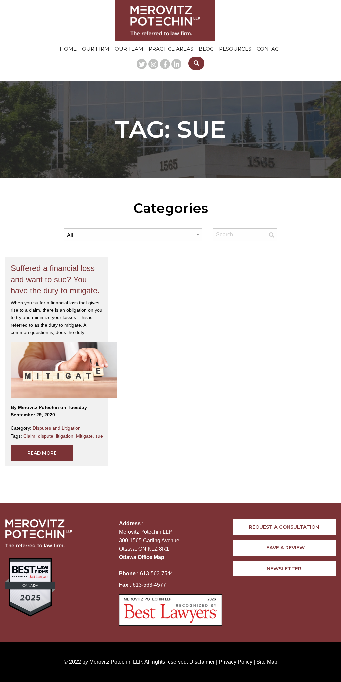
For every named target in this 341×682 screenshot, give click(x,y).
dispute (47, 436)
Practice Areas (171, 49)
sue (99, 436)
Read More (42, 453)
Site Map (266, 662)
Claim (30, 436)
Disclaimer (202, 662)
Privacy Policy (235, 662)
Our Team (129, 49)
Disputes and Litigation (57, 428)
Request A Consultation (284, 527)
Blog (206, 49)
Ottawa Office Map (141, 557)
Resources (235, 49)
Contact (269, 49)
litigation (66, 436)
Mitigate (85, 436)
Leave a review (284, 548)
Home (68, 49)
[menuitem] (68, 49)
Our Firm (95, 49)
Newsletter (284, 569)
